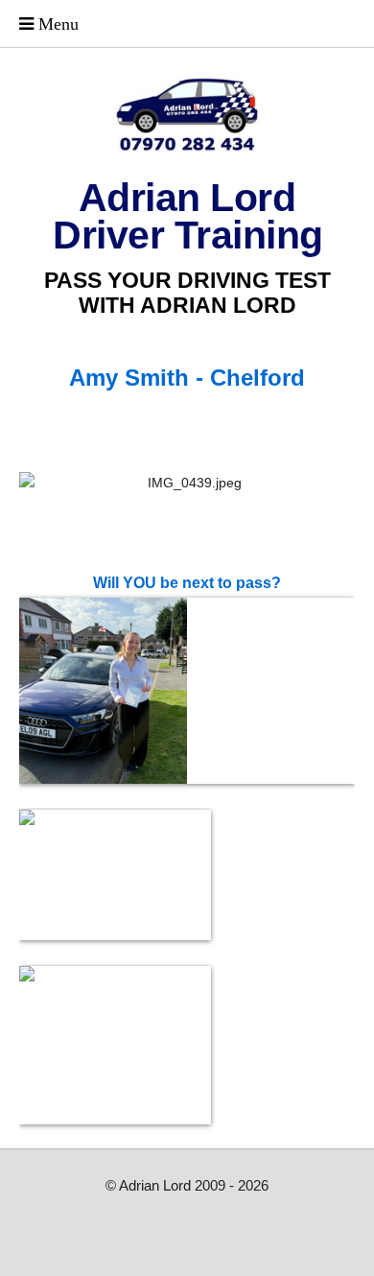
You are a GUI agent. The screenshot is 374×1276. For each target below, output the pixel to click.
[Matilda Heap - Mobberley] (187, 691)
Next (236, 419)
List (187, 419)
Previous (138, 419)
